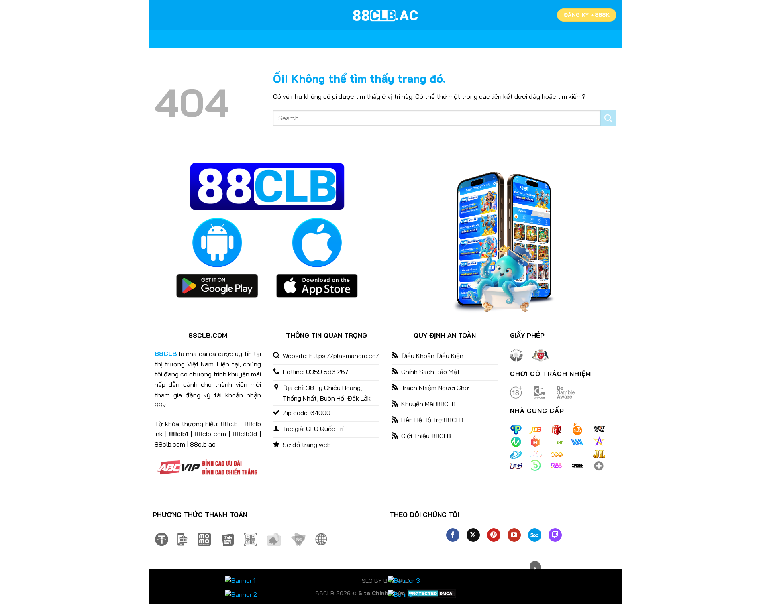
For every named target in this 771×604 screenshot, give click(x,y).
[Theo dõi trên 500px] (534, 535)
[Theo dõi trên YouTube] (514, 535)
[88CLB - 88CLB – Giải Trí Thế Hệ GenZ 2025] (385, 15)
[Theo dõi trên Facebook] (452, 535)
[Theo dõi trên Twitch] (555, 535)
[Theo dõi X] (473, 535)
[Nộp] (608, 118)
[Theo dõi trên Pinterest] (493, 535)
